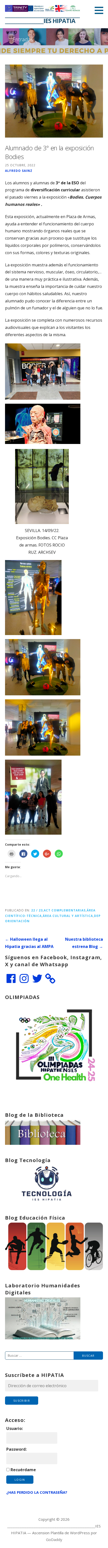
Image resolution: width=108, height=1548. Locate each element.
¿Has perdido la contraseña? (36, 1492)
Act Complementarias (65, 910)
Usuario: (14, 1428)
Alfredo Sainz (18, 171)
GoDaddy (54, 1539)
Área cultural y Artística (68, 916)
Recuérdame (23, 1469)
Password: (16, 1449)
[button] (100, 10)
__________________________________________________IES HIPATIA (42, 18)
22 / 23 (37, 910)
